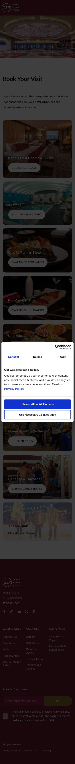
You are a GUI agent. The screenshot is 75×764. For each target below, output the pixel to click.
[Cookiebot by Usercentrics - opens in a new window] (55, 347)
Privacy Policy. (14, 388)
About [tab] (62, 356)
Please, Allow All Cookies (37, 404)
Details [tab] (37, 356)
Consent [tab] (13, 356)
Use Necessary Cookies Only (37, 414)
